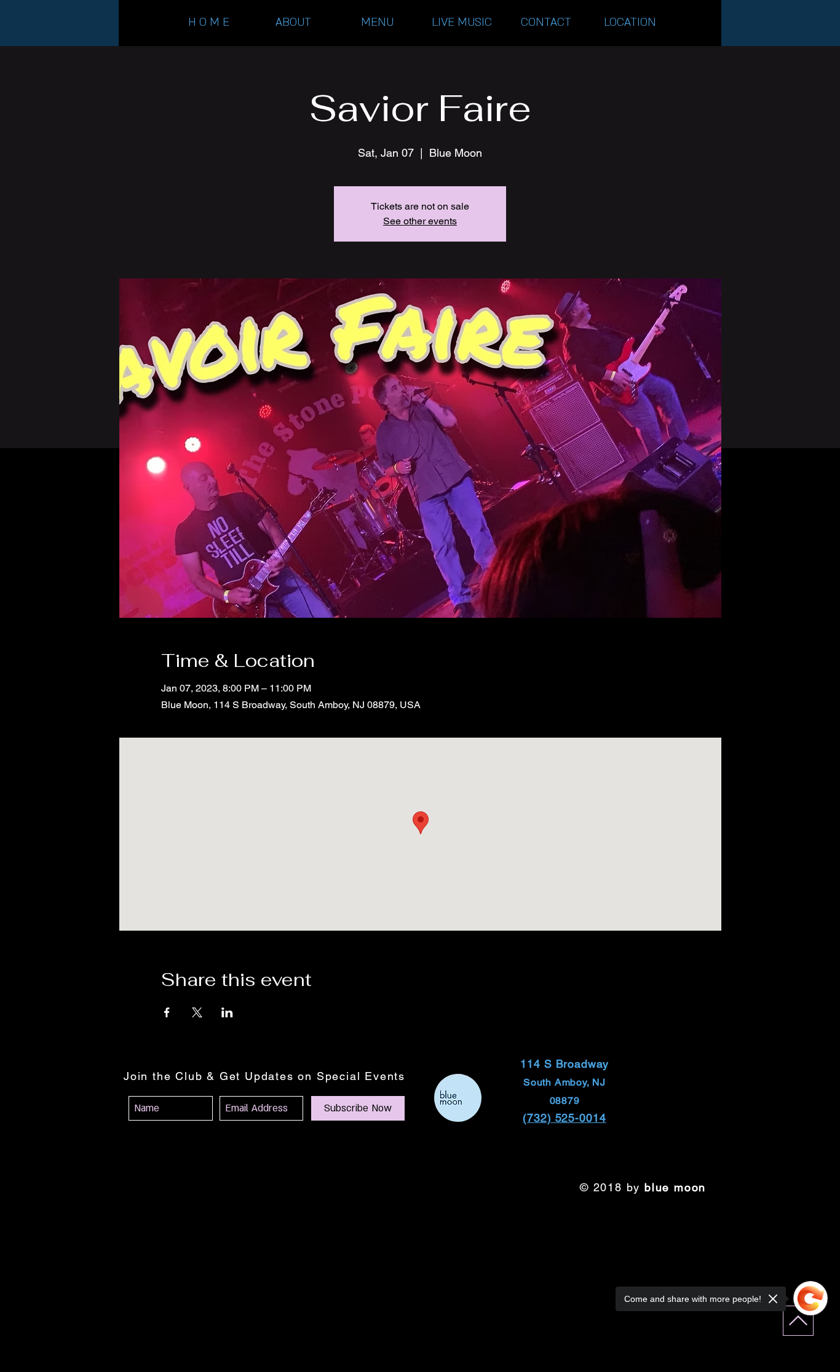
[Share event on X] (197, 1012)
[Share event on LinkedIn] (227, 1012)
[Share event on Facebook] (167, 1012)
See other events (420, 221)
